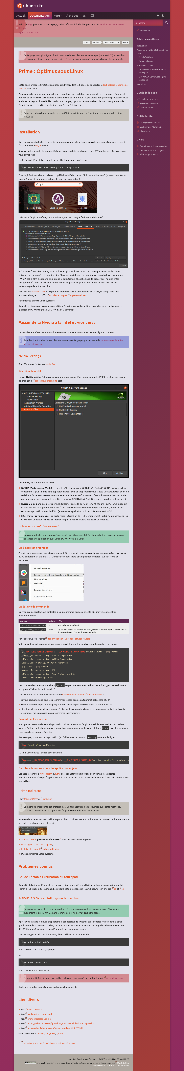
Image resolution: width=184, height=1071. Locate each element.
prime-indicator (51, 848)
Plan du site (145, 131)
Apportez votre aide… (30, 32)
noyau (38, 145)
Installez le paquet (30, 848)
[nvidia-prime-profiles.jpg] (74, 477)
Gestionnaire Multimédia (151, 126)
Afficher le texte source (147, 99)
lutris (57, 773)
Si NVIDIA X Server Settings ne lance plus (152, 78)
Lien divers (141, 84)
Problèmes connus (145, 65)
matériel (97, 42)
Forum (58, 15)
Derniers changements (150, 122)
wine (42, 773)
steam (49, 773)
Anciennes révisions (149, 103)
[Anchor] (21, 71)
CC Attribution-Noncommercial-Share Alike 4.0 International (110, 1064)
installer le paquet (58, 295)
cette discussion (114, 977)
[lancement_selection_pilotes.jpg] (58, 211)
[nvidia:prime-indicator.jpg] (33, 834)
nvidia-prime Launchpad (39, 1013)
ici (115, 888)
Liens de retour (147, 107)
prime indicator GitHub (39, 1018)
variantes (50, 364)
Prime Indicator (146, 61)
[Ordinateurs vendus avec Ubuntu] (92, 15)
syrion (59, 1033)
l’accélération (39, 291)
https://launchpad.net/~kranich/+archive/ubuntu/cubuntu (49, 1043)
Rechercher (166, 22)
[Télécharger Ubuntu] (84, 15)
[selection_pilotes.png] (74, 267)
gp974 (52, 1033)
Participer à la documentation (153, 146)
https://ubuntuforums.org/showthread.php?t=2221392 (55, 1027)
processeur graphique (46, 380)
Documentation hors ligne (152, 150)
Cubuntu (47, 798)
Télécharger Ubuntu (149, 154)
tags (30, 24)
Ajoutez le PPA (29, 839)
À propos (72, 15)
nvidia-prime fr (34, 1009)
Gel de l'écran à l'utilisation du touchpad (152, 71)
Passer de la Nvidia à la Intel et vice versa (152, 51)
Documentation (40, 15)
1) (60, 839)
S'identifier (145, 30)
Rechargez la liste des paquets (36, 844)
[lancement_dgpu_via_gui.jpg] (51, 600)
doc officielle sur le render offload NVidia (68, 638)
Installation (142, 45)
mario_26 (43, 1033)
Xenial (86, 42)
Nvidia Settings (146, 57)
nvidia (125, 42)
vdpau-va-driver (78, 295)
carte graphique (111, 42)
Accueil (20, 15)
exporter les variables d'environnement (82, 694)
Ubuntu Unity (31, 798)
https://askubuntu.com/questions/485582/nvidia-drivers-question (60, 1023)
